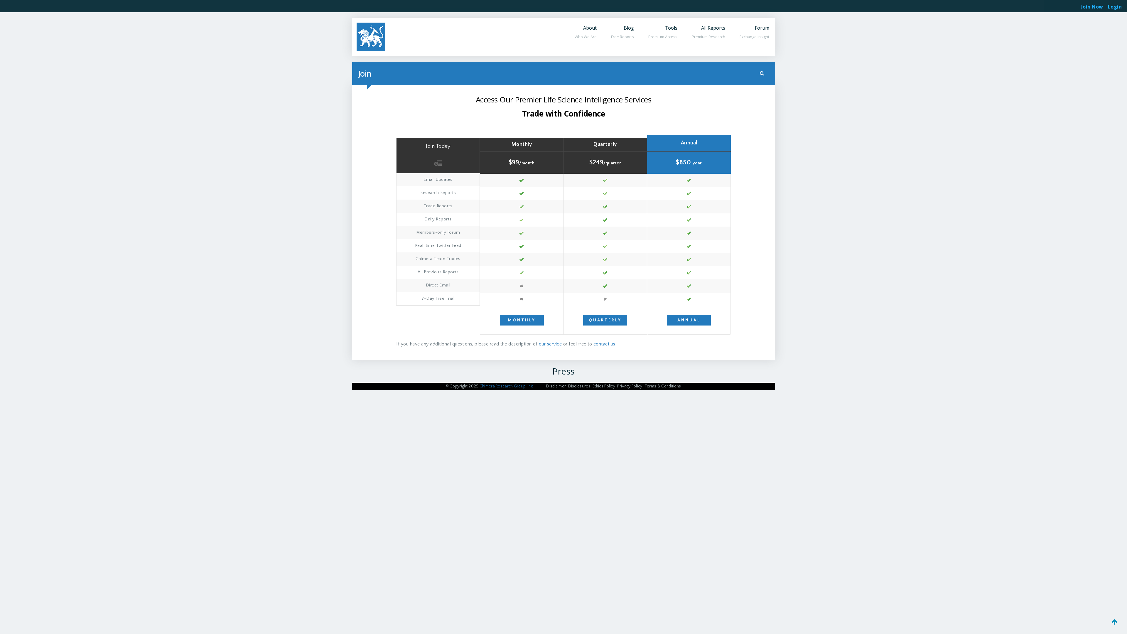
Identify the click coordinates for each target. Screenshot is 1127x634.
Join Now (1092, 7)
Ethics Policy (604, 386)
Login (1115, 5)
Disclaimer (556, 386)
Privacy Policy (629, 386)
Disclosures (579, 386)
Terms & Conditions (663, 386)
